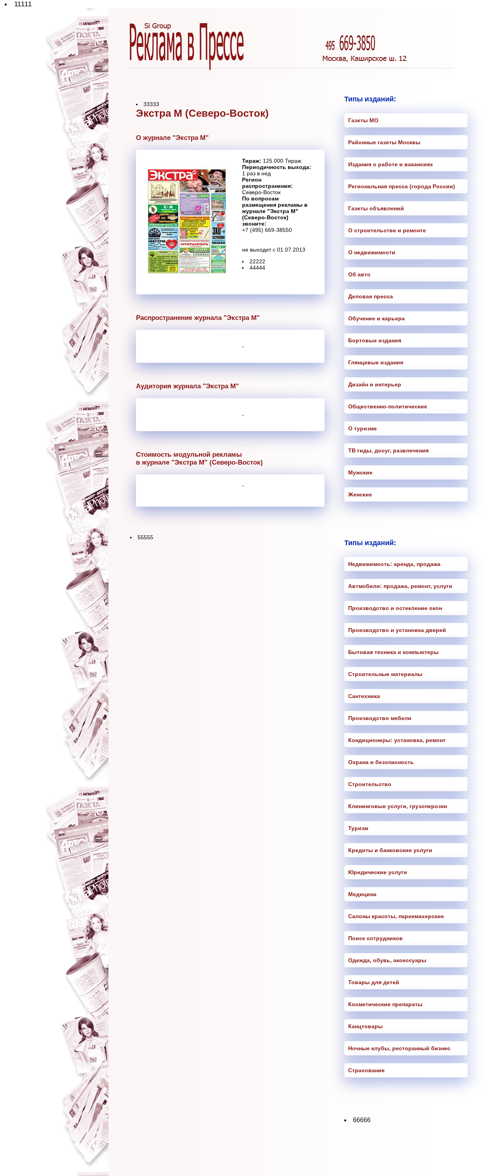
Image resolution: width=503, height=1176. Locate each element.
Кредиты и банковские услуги (390, 850)
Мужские (360, 472)
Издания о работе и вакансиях (390, 164)
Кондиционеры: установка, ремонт (397, 740)
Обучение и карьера (376, 318)
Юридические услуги (377, 872)
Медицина (362, 894)
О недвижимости (371, 252)
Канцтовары (365, 1026)
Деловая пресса (370, 296)
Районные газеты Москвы (384, 142)
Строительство (369, 784)
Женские (360, 494)
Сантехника (364, 696)
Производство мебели (379, 718)
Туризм (358, 828)
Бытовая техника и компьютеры (393, 652)
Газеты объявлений (376, 208)
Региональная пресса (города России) (401, 186)
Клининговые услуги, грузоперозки (397, 806)
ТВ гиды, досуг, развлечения (388, 450)
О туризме (362, 428)
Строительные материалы (385, 674)
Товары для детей (373, 982)
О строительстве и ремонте (387, 230)
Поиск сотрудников (375, 938)
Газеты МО (363, 120)
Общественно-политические (387, 406)
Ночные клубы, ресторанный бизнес (399, 1048)
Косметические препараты (385, 1004)
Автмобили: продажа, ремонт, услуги (400, 586)
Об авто (359, 274)
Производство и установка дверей (397, 630)
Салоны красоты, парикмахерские (396, 916)
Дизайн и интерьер (374, 384)
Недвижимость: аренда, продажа (394, 564)
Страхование (366, 1070)
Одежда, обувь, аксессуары (387, 960)
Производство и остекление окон (395, 608)
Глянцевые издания (375, 362)
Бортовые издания (374, 340)
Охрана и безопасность (381, 762)
